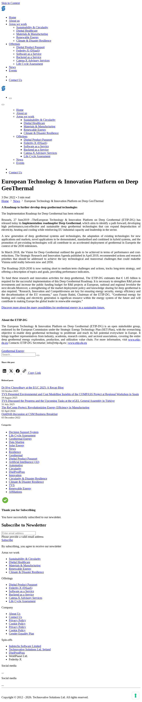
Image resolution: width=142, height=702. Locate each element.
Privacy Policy (17, 620)
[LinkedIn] (4, 372)
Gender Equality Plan (21, 633)
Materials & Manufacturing (24, 565)
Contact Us (15, 80)
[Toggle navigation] (10, 98)
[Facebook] (18, 372)
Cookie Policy (17, 623)
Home (5, 201)
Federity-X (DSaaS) (20, 587)
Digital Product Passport (23, 584)
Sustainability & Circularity (25, 558)
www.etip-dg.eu (77, 342)
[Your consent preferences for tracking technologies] (135, 695)
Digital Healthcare (19, 562)
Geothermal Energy (12, 350)
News (16, 201)
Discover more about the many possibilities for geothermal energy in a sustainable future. (53, 307)
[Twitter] (11, 372)
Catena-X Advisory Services (25, 597)
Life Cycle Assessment (22, 601)
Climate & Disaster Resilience (26, 572)
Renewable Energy (20, 568)
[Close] (2, 104)
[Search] (37, 355)
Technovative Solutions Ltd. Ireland (30, 649)
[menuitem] (12, 17)
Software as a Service (21, 591)
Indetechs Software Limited (25, 646)
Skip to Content (10, 3)
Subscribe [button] (7, 540)
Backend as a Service (21, 594)
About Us (14, 613)
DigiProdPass (17, 652)
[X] (2, 671)
